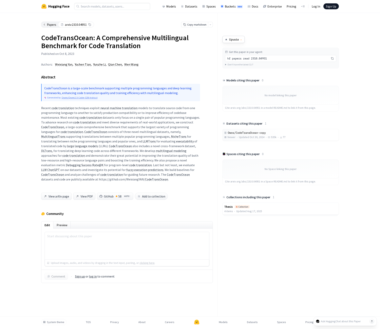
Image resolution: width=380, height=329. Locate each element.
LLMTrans (149, 141)
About (141, 322)
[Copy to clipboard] (89, 24)
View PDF (87, 196)
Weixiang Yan (63, 64)
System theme (55, 322)
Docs (255, 6)
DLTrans (46, 151)
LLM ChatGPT (50, 170)
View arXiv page (58, 196)
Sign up (80, 276)
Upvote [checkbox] (235, 39)
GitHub (116, 196)
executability (185, 141)
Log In (316, 6)
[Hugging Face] (197, 322)
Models (171, 6)
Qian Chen (115, 64)
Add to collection (153, 196)
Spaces (211, 6)
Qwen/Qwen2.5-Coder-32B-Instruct (80, 97)
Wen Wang (131, 64)
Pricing (291, 6)
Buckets (233, 6)
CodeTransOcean (52, 127)
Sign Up (331, 6)
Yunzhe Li (99, 64)
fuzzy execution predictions (144, 170)
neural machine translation (119, 108)
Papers (51, 25)
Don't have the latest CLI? (240, 64)
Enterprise (274, 6)
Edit (47, 225)
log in (93, 276)
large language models (82, 146)
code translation (62, 108)
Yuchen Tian (83, 64)
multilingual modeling (171, 151)
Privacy (114, 322)
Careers (169, 322)
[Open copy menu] (210, 24)
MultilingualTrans (53, 136)
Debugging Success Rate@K (85, 165)
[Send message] (372, 321)
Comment (58, 276)
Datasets (191, 6)
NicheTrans (178, 136)
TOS (88, 322)
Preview (62, 225)
